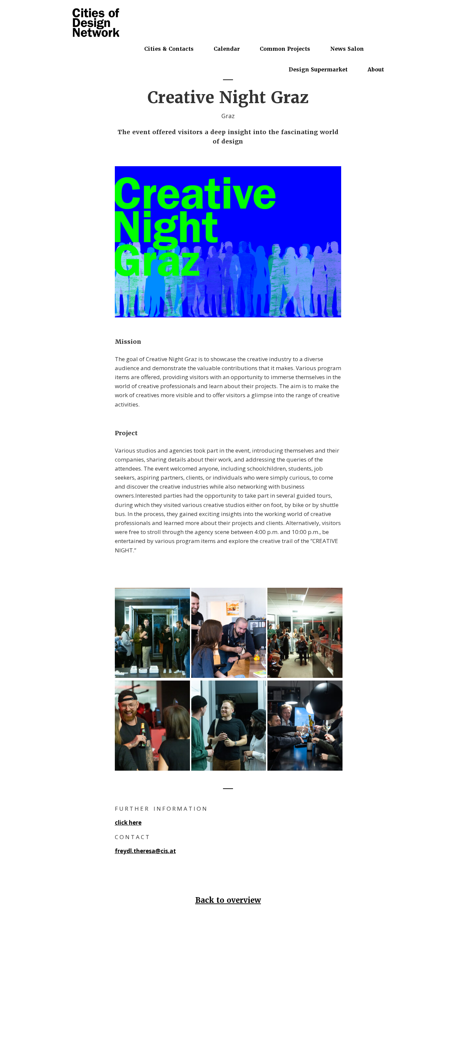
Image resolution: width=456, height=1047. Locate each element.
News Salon (347, 48)
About (376, 69)
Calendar (227, 48)
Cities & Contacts (169, 48)
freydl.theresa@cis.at (145, 851)
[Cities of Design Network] (95, 23)
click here (128, 822)
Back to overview (228, 900)
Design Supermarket (318, 69)
